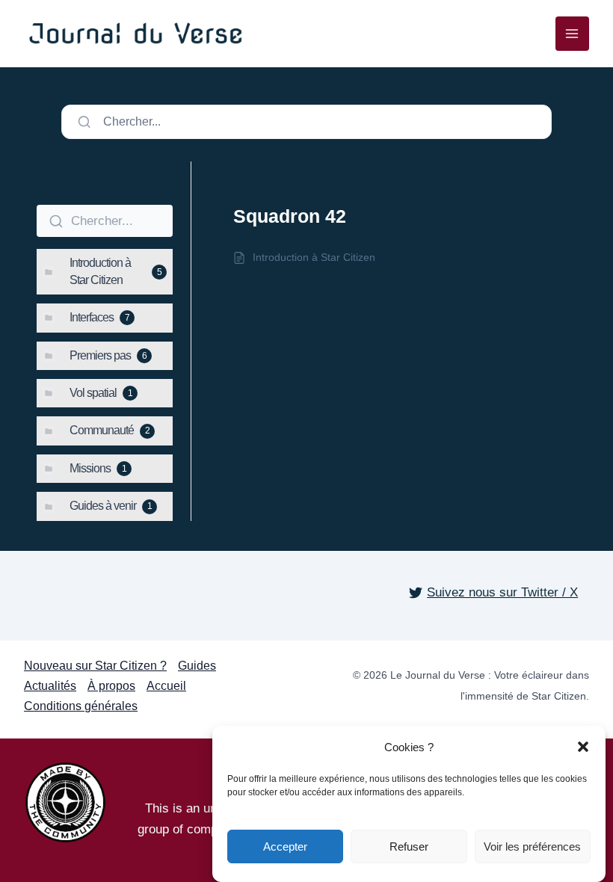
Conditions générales (81, 706)
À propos (111, 685)
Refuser (408, 846)
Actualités (50, 685)
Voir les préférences (532, 846)
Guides (197, 665)
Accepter (285, 846)
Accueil (166, 685)
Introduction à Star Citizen (314, 257)
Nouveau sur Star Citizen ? (95, 665)
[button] (583, 746)
